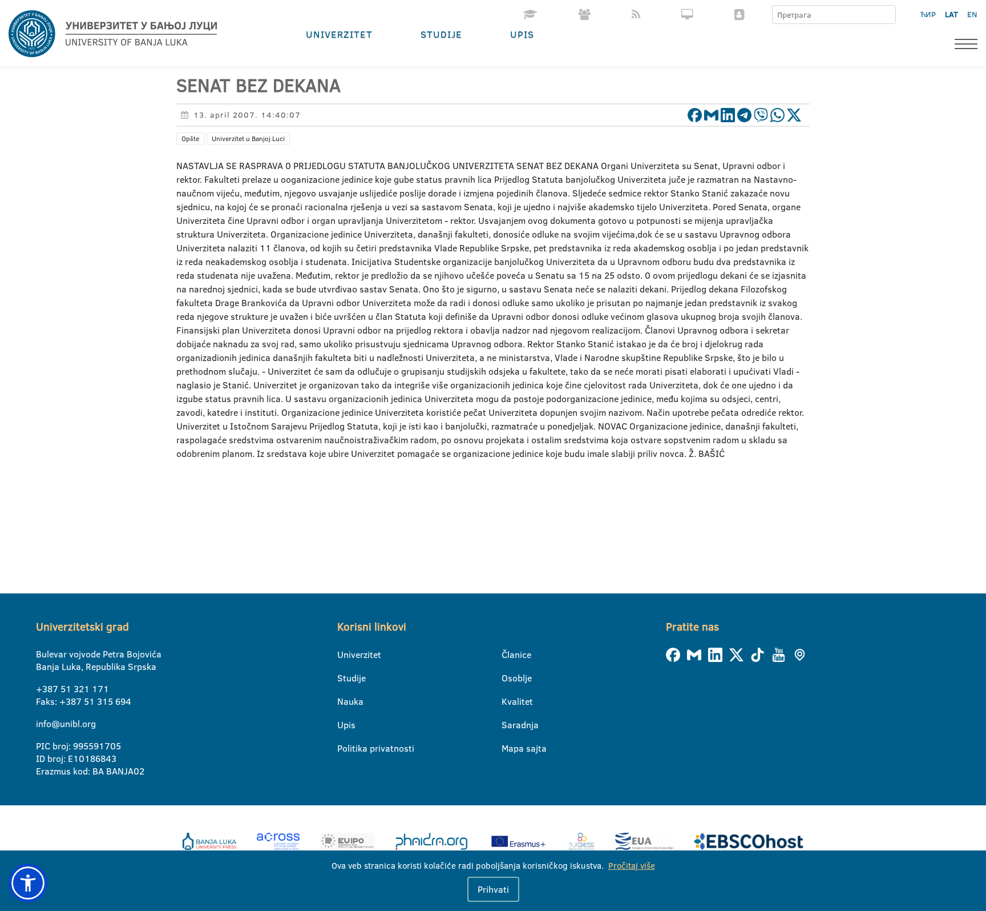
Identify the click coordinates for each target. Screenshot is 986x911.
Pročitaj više (631, 866)
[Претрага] (887, 15)
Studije (441, 34)
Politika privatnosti (344, 748)
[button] (28, 883)
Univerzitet (339, 34)
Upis (522, 34)
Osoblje (509, 678)
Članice (509, 654)
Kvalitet (509, 701)
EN (972, 14)
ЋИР (928, 14)
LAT (951, 14)
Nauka (344, 701)
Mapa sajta (509, 748)
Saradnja (509, 725)
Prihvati (493, 889)
